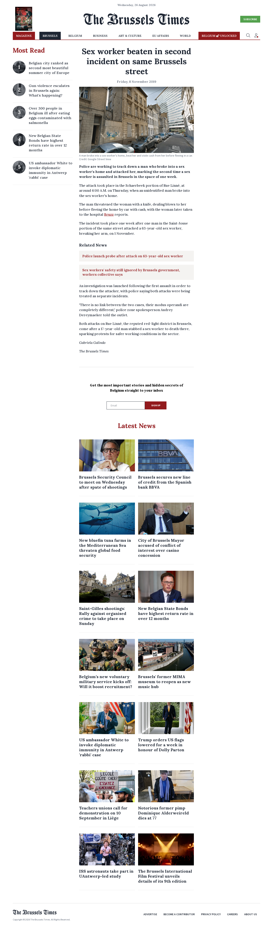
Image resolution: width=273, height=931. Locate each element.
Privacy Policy (211, 914)
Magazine (24, 36)
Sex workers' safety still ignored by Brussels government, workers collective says (131, 272)
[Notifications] (256, 36)
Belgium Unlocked (219, 36)
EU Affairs (160, 36)
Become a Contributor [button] (179, 914)
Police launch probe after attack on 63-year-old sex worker (132, 256)
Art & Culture (130, 36)
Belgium (75, 36)
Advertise (150, 914)
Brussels (50, 36)
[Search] (248, 36)
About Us (250, 914)
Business (100, 36)
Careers (232, 914)
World (185, 36)
